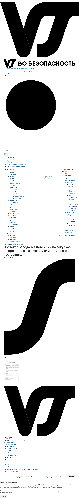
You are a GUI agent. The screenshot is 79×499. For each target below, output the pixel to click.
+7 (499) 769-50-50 (47, 177)
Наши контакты (11, 68)
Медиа (9, 161)
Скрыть (3, 496)
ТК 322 (12, 232)
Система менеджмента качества (14, 180)
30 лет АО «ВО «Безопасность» (16, 164)
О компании (10, 157)
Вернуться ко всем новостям (14, 244)
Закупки (9, 162)
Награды (12, 208)
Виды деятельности (13, 159)
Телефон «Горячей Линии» (67, 235)
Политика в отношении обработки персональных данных (21, 469)
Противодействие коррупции (16, 166)
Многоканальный (28, 68)
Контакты (9, 457)
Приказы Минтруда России (71, 201)
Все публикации (15, 241)
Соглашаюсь (71, 476)
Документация (11, 455)
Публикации (13, 239)
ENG (8, 73)
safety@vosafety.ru (46, 179)
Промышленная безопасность (19, 72)
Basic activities (14, 213)
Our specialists (14, 230)
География (13, 176)
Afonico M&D (14, 471)
